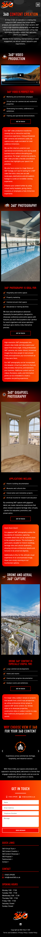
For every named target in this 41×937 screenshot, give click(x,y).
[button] (38, 5)
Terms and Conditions (10, 932)
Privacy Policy (22, 932)
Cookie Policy (33, 932)
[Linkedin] (20, 924)
